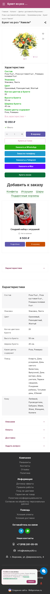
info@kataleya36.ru (27, 550)
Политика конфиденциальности (25, 498)
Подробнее (15, 244)
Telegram (21, 531)
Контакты (25, 466)
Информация (25, 479)
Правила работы (25, 487)
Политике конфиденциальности (16, 577)
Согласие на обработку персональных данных (25, 502)
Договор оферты (25, 483)
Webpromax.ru (35, 590)
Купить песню (25, 175)
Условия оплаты (25, 514)
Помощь (25, 510)
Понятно (31, 581)
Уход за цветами (25, 491)
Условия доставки (25, 518)
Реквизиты (25, 462)
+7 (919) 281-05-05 (27, 544)
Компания (25, 457)
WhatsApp (27, 531)
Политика (25, 473)
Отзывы (25, 469)
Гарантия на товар (25, 494)
